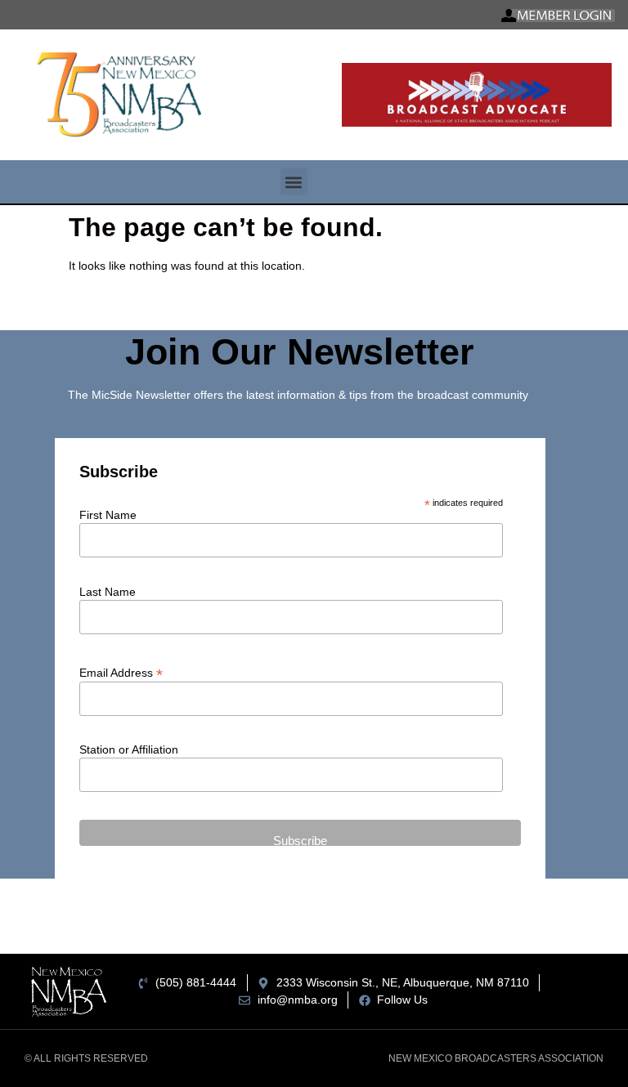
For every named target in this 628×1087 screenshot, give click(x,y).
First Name (108, 515)
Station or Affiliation (128, 749)
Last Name (107, 591)
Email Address (121, 672)
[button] (293, 181)
